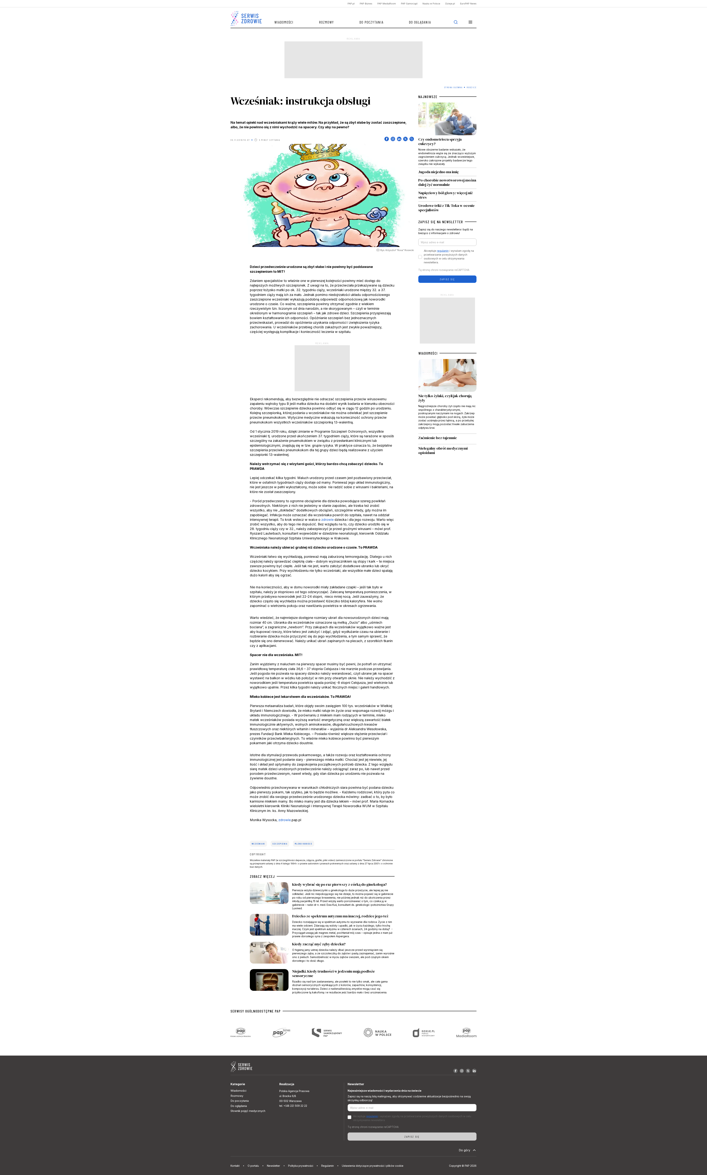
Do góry (464, 1150)
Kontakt (235, 1165)
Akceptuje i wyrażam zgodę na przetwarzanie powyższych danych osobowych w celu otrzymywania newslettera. (449, 256)
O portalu (253, 1165)
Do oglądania (420, 22)
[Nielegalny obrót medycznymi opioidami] (447, 450)
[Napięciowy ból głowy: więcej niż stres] (447, 195)
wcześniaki (258, 843)
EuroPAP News (468, 3)
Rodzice (471, 87)
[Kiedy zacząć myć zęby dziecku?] (322, 953)
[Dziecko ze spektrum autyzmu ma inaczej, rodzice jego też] (322, 926)
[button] (470, 22)
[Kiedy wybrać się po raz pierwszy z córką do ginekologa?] (322, 896)
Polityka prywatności (300, 1165)
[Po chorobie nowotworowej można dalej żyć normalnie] (447, 182)
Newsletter (273, 1165)
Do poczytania (371, 22)
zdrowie (327, 520)
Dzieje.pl (450, 3)
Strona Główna (453, 87)
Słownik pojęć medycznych (248, 1111)
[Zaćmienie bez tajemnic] (447, 439)
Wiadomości (283, 22)
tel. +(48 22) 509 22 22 (293, 1105)
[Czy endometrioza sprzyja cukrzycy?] (447, 135)
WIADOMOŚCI (428, 353)
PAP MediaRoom (386, 3)
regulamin (443, 250)
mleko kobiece (303, 843)
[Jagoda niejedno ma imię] (447, 172)
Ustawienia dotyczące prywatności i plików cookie (372, 1165)
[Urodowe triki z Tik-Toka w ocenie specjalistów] (447, 207)
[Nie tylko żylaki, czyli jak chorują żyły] (447, 396)
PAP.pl (351, 3)
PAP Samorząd (409, 3)
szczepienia (279, 843)
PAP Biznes (366, 3)
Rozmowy (326, 22)
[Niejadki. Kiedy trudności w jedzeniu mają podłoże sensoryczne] (322, 981)
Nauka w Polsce (431, 3)
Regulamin (327, 1165)
